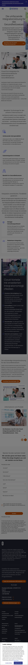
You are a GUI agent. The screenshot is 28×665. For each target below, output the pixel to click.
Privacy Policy (16, 660)
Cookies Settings (8, 662)
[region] (14, 653)
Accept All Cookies (18, 662)
